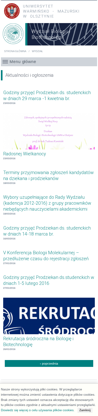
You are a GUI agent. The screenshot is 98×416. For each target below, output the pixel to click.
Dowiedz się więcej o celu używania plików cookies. (38, 410)
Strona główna (15, 51)
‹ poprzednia (49, 363)
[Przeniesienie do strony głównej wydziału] (13, 35)
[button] (49, 61)
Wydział (37, 51)
